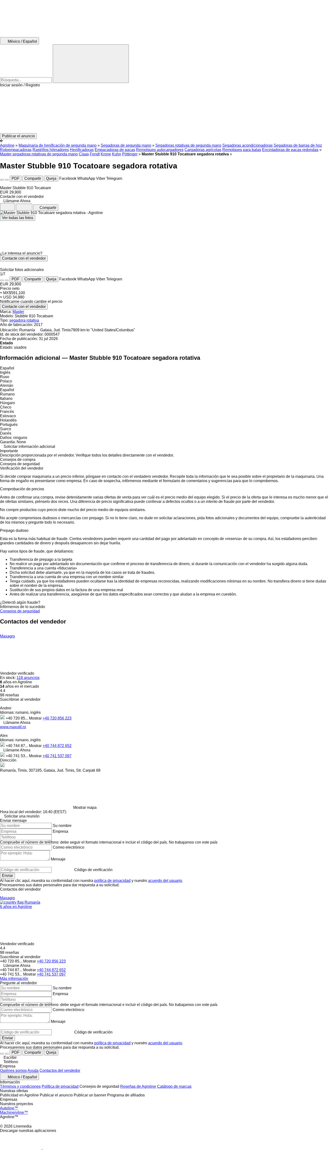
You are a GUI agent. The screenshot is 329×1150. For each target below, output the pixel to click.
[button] (164, 110)
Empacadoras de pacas (115, 150)
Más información (14, 979)
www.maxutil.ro (13, 727)
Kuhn (116, 154)
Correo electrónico (68, 847)
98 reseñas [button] (9, 695)
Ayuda (33, 1070)
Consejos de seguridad (20, 611)
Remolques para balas (241, 150)
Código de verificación (93, 870)
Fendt (95, 154)
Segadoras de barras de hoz (298, 145)
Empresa (60, 831)
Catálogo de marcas (174, 1086)
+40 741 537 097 (57, 756)
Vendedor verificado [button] (17, 673)
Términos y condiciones (20, 1086)
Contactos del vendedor (59, 1070)
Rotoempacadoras (16, 150)
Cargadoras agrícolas (202, 150)
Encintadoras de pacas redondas (290, 150)
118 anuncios (28, 678)
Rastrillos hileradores (51, 150)
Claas (84, 154)
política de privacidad (112, 881)
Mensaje (58, 859)
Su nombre (62, 826)
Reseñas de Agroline (138, 1086)
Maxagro (7, 636)
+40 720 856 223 (57, 718)
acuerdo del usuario (165, 881)
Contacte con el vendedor (24, 258)
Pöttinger (130, 154)
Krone (106, 154)
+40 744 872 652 (57, 746)
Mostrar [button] (36, 718)
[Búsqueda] (91, 63)
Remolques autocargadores (160, 150)
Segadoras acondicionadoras (247, 145)
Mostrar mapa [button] (85, 807)
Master (18, 312)
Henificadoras (82, 150)
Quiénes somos (13, 1070)
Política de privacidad (60, 1086)
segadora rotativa (24, 320)
